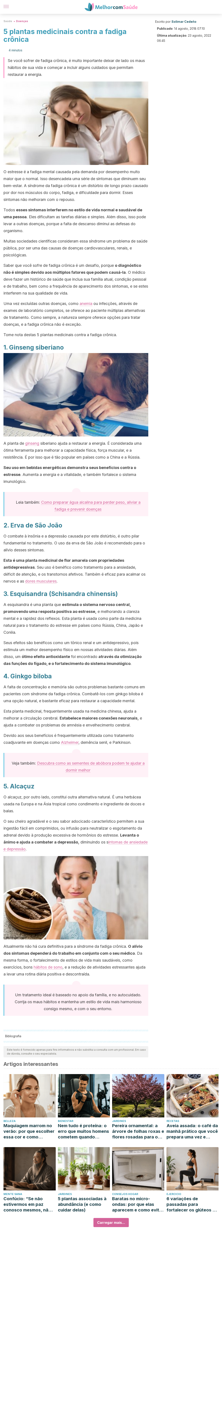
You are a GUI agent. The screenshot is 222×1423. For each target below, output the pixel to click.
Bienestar (65, 1121)
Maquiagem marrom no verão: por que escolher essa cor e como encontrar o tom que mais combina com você (28, 1131)
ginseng (32, 443)
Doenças (22, 21)
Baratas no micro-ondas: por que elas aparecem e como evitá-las (138, 1204)
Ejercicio (173, 1194)
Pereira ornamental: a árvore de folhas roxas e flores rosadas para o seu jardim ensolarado (138, 1131)
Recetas (172, 1121)
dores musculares (41, 581)
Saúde (7, 21)
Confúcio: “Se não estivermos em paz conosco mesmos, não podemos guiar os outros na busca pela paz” (27, 1204)
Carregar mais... (111, 1222)
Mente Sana (12, 1194)
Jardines (119, 1121)
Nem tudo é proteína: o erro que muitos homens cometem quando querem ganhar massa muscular (83, 1131)
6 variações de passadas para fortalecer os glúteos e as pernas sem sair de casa (190, 1204)
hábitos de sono (48, 967)
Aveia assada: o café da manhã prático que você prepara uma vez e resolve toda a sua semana (192, 1131)
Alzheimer (69, 742)
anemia (86, 303)
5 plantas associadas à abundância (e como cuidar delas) (82, 1204)
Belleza (9, 1121)
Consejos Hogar (125, 1194)
